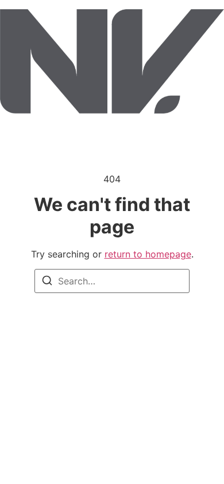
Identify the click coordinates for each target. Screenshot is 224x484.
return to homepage (148, 254)
